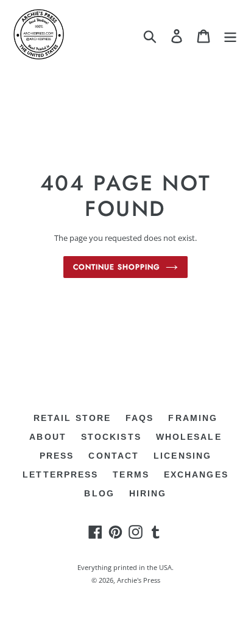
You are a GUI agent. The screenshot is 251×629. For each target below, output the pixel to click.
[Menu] (230, 36)
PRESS (57, 455)
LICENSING (182, 455)
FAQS (139, 418)
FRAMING (192, 418)
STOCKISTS (111, 437)
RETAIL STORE (72, 418)
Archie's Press (138, 580)
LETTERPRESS (60, 474)
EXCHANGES (196, 474)
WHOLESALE (189, 437)
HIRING (148, 493)
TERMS (131, 474)
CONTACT (113, 455)
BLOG (99, 493)
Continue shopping (116, 267)
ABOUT (47, 437)
